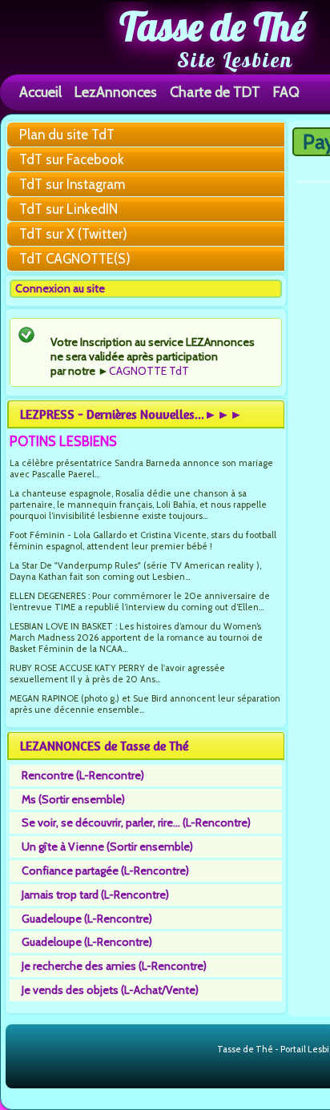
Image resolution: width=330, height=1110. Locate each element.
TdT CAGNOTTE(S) (75, 259)
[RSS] (203, 1050)
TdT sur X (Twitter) (73, 234)
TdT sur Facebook (71, 159)
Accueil (40, 91)
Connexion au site (60, 288)
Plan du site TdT (67, 135)
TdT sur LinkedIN (68, 209)
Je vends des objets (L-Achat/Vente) (110, 990)
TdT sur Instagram (72, 184)
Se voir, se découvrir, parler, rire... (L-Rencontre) (136, 822)
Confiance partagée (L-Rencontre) (105, 870)
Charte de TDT (215, 91)
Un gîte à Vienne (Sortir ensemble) (107, 846)
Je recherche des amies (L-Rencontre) (114, 966)
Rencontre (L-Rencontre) (83, 775)
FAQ (286, 91)
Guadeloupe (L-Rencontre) (87, 918)
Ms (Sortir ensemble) (73, 799)
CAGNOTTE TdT (149, 371)
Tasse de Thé (212, 26)
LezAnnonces (115, 91)
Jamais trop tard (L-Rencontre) (95, 894)
